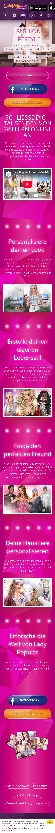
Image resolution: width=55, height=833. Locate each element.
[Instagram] (14, 15)
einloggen (27, 75)
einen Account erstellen (27, 102)
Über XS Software (18, 786)
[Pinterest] (32, 15)
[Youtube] (23, 15)
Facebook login (29, 89)
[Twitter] (40, 15)
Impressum (40, 786)
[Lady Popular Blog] (49, 15)
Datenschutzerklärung (19, 803)
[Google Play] (37, 8)
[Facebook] (5, 15)
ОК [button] (50, 822)
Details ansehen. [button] (7, 830)
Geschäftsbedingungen (27, 795)
